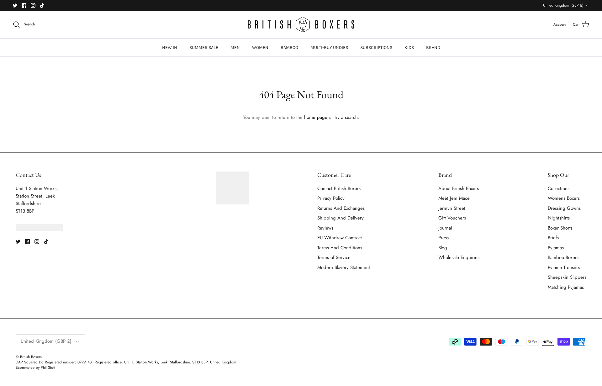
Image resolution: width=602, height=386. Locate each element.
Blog (442, 247)
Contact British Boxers (339, 188)
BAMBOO (289, 47)
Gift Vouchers (452, 217)
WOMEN (260, 47)
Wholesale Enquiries (458, 257)
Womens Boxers (564, 198)
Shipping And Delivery (340, 217)
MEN (235, 47)
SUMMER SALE (203, 47)
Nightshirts (559, 217)
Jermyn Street (451, 208)
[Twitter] (15, 5)
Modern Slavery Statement (343, 267)
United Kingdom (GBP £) (563, 5)
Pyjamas (556, 247)
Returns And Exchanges (341, 208)
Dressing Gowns (564, 208)
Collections (558, 188)
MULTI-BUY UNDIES (329, 47)
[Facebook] (24, 5)
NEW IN (169, 47)
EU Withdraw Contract (339, 237)
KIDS (409, 47)
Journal (445, 228)
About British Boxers (458, 188)
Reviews (325, 228)
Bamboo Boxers (563, 257)
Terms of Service (334, 257)
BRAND (433, 47)
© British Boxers (29, 357)
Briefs (553, 237)
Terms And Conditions (339, 247)
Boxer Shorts (560, 228)
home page (315, 117)
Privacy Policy (331, 198)
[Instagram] (33, 5)
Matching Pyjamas (566, 287)
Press (443, 237)
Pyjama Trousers (564, 267)
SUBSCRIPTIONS (376, 47)
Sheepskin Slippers (567, 277)
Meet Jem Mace (454, 198)
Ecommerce (25, 367)
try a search (346, 117)
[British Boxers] (301, 24)
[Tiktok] (42, 5)
